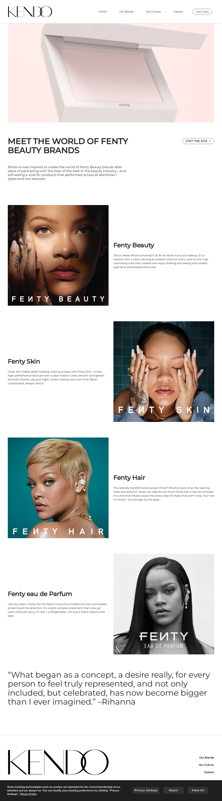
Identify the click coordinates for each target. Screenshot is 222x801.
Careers (178, 11)
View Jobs (202, 11)
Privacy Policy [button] (28, 794)
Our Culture (153, 11)
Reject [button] (173, 790)
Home (103, 11)
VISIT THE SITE (196, 141)
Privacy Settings (146, 790)
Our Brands (126, 11)
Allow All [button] (198, 790)
